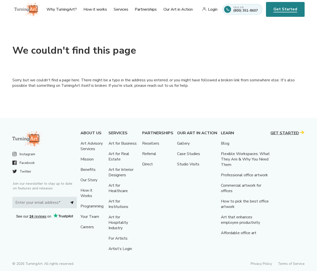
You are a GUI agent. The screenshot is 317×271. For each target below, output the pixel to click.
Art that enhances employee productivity (240, 219)
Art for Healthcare (118, 188)
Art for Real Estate (118, 156)
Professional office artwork (244, 175)
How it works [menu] (95, 9)
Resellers (150, 143)
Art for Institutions (118, 204)
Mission (87, 159)
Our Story (88, 180)
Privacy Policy (261, 263)
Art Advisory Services (91, 146)
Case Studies (188, 154)
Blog (225, 143)
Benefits (88, 169)
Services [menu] (121, 9)
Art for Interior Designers (120, 172)
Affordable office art (238, 233)
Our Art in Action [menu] (178, 9)
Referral (149, 154)
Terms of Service (291, 263)
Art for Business (122, 143)
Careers (87, 227)
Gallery (183, 143)
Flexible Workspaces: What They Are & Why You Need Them (245, 159)
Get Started (285, 9)
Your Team (89, 216)
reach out (155, 85)
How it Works (86, 193)
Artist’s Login (120, 248)
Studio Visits (188, 164)
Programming (92, 206)
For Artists (118, 238)
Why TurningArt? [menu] (62, 9)
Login (212, 9)
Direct (147, 164)
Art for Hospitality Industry (118, 222)
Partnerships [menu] (146, 9)
